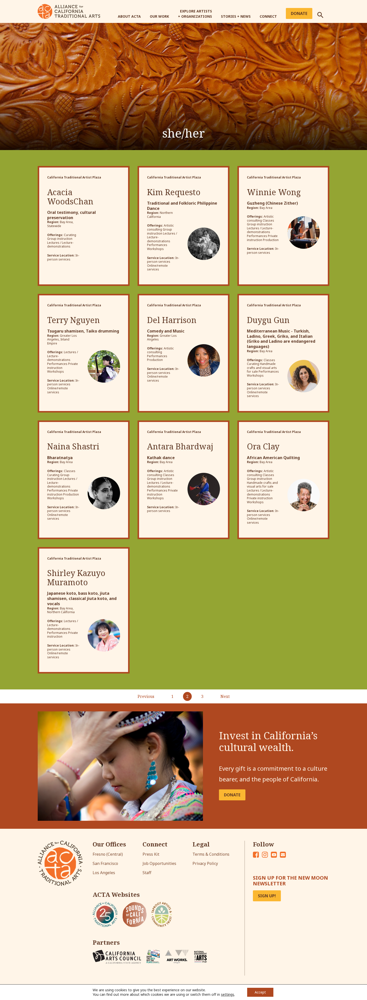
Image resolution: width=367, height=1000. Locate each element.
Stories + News (236, 16)
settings (227, 994)
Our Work (159, 16)
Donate (299, 13)
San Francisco (105, 863)
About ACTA (129, 16)
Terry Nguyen (73, 320)
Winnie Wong (274, 192)
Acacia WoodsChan (70, 197)
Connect (268, 16)
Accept (260, 992)
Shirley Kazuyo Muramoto (76, 577)
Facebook (256, 855)
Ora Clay (263, 446)
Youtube (274, 855)
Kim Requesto (173, 192)
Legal (201, 844)
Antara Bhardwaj (180, 446)
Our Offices (109, 844)
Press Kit (151, 854)
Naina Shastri (73, 446)
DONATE (232, 795)
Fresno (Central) (108, 854)
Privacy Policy (205, 863)
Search (323, 13)
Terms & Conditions (210, 854)
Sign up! (267, 896)
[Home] (69, 11)
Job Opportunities (159, 863)
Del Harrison (171, 320)
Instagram (265, 855)
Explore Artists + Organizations (195, 14)
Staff (147, 872)
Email (283, 855)
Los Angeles (104, 872)
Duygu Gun (268, 320)
